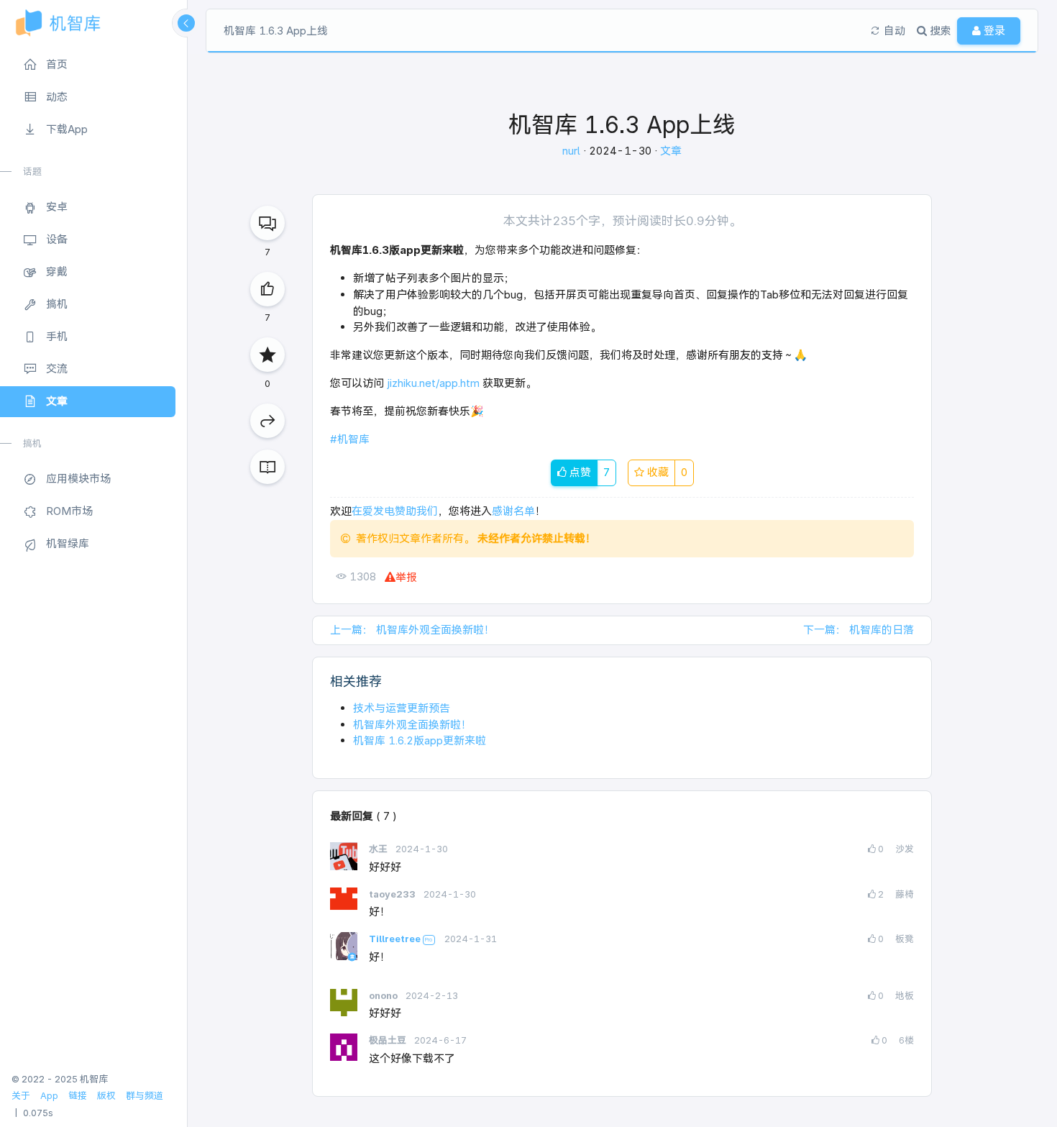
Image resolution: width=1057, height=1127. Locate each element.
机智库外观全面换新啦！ (412, 724)
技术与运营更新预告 (401, 708)
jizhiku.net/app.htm (433, 383)
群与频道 (144, 1095)
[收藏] (267, 354)
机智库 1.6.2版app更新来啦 (419, 740)
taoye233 (393, 894)
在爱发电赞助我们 (395, 511)
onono (384, 995)
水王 (379, 849)
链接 (77, 1095)
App (49, 1095)
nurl (572, 151)
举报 (406, 577)
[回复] (267, 223)
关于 (21, 1095)
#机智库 (350, 439)
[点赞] (267, 289)
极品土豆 (388, 1040)
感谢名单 (513, 511)
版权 (106, 1095)
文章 (671, 151)
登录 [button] (993, 30)
